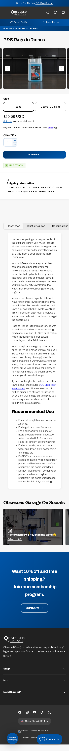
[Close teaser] (19, 731)
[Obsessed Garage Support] (55, 12)
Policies (24, 730)
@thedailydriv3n (15, 539)
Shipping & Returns (39, 730)
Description (13, 226)
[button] (5, 12)
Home (9, 28)
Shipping (7, 121)
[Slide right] (61, 68)
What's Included (36, 226)
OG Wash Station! (44, 3)
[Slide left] (7, 68)
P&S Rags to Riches (26, 28)
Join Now (32, 608)
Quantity (9, 135)
